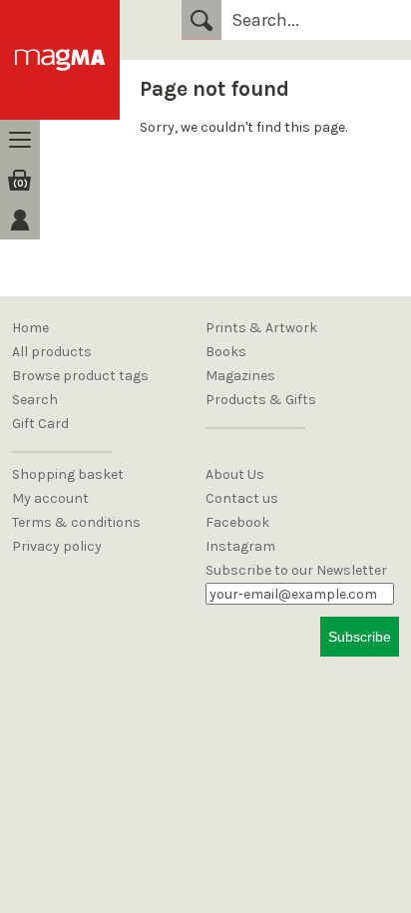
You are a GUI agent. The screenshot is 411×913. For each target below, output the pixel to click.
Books (226, 351)
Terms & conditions (76, 522)
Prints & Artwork (261, 327)
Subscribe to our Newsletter (296, 570)
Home (30, 327)
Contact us (242, 498)
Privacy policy (57, 546)
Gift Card (40, 423)
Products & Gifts (261, 399)
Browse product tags (80, 375)
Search (201, 20)
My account (50, 498)
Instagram (240, 546)
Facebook (237, 522)
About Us (235, 474)
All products (52, 351)
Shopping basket (68, 474)
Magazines (240, 375)
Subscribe (359, 637)
